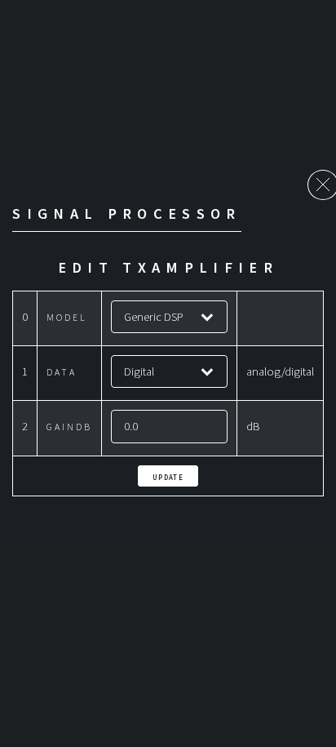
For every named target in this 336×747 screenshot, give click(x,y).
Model (66, 317)
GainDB (69, 426)
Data (61, 372)
